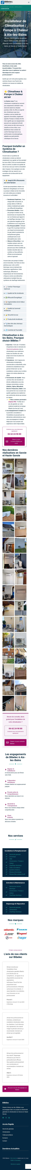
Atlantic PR (11, 402)
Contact (4, 1141)
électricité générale (12, 349)
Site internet (13, 1158)
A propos (5, 1138)
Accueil (12, 7)
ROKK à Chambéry (16, 1160)
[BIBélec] (7, 2)
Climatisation (6, 1132)
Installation (18, 7)
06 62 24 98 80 (14, 434)
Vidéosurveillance (7, 1135)
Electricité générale (8, 1129)
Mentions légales (15, 1164)
